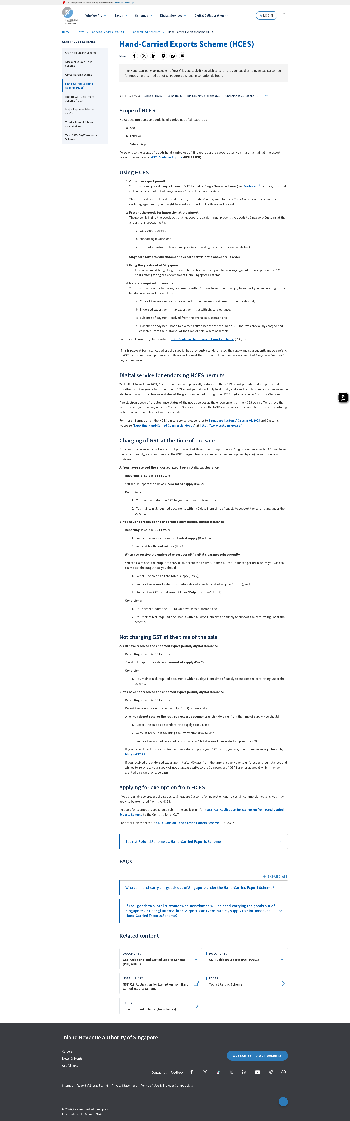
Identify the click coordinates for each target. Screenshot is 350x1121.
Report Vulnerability (90, 1085)
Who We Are (93, 15)
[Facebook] (134, 56)
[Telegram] (163, 56)
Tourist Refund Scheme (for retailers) (79, 124)
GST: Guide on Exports (166, 157)
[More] (266, 96)
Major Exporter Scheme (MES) (79, 111)
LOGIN (268, 15)
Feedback (176, 1072)
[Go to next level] (104, 15)
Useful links (70, 1065)
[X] (144, 56)
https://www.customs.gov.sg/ (221, 425)
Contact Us (159, 1072)
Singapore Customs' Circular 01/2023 (234, 420)
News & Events (72, 1058)
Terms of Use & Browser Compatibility (166, 1085)
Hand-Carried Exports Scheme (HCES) (79, 85)
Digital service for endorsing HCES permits (203, 96)
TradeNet (250, 186)
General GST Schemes (146, 32)
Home (66, 32)
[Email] (182, 56)
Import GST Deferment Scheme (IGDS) (79, 98)
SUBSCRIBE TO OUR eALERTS (257, 1055)
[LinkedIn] (153, 56)
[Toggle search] (284, 15)
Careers (67, 1051)
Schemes (141, 15)
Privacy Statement (124, 1085)
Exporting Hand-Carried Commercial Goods (164, 425)
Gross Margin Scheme (78, 74)
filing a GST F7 (135, 754)
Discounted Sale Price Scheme (78, 63)
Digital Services (171, 15)
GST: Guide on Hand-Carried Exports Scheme (202, 339)
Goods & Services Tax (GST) (108, 32)
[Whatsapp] (173, 56)
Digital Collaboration (209, 15)
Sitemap (67, 1085)
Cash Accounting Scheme (80, 52)
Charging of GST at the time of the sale (241, 96)
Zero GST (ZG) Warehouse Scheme (81, 137)
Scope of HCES (153, 96)
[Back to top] (283, 1101)
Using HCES (174, 96)
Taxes (118, 15)
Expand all (278, 876)
